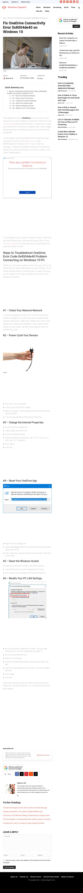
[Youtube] (77, 2)
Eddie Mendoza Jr (62, 91)
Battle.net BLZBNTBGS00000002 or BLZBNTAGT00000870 (68, 65)
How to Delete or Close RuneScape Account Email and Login (68, 97)
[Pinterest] (67, 2)
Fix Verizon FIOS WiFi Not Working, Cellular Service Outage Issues (26, 815)
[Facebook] (61, 2)
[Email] (36, 774)
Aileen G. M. (9, 78)
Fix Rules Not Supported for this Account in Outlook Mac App (25, 808)
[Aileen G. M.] (4, 78)
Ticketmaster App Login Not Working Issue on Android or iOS (69, 52)
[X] (74, 2)
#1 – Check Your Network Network (23, 96)
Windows (36, 748)
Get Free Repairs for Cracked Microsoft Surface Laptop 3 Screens (27, 819)
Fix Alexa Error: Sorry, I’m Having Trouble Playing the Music (23, 823)
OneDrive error (30, 141)
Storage (29, 748)
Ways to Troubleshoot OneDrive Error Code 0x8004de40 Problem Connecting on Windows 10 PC (27, 92)
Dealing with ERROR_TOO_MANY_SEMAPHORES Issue (23, 812)
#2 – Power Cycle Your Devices (22, 98)
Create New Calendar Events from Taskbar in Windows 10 (67, 134)
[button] (79, 7)
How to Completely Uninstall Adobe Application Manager (66, 85)
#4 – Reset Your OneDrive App (23, 103)
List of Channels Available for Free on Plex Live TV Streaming (68, 122)
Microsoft (10, 18)
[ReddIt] (31, 774)
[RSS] (71, 2)
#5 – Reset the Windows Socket (23, 106)
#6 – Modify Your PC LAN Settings (24, 108)
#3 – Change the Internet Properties (24, 101)
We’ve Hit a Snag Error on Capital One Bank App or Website (68, 40)
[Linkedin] (64, 2)
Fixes (24, 748)
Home (4, 18)
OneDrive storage (10, 243)
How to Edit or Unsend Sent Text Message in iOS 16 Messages (68, 109)
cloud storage (8, 124)
